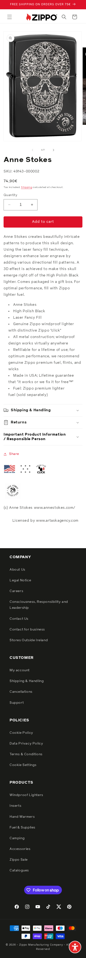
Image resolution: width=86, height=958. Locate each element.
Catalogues (19, 870)
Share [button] (14, 454)
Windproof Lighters (26, 795)
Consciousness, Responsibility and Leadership (39, 604)
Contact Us (19, 618)
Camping (17, 838)
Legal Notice (20, 580)
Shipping (26, 187)
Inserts (15, 805)
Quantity (10, 195)
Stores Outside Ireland (29, 640)
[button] (9, 17)
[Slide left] (32, 150)
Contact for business (27, 629)
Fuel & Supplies (22, 827)
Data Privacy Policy (26, 743)
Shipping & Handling (27, 681)
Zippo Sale (19, 859)
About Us (17, 569)
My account (20, 670)
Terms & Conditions (26, 754)
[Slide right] (53, 150)
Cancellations (21, 691)
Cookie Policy (21, 732)
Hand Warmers (22, 816)
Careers (16, 591)
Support (17, 702)
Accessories (20, 849)
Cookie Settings (23, 765)
